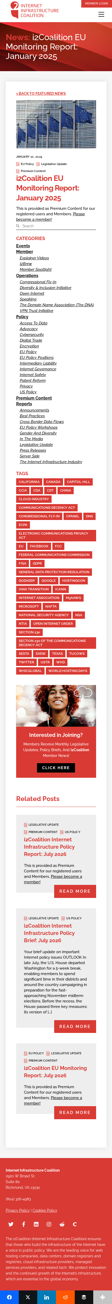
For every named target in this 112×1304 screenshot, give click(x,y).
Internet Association (39, 598)
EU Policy (27, 164)
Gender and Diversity (38, 433)
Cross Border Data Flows (42, 421)
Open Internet (32, 293)
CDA (36, 490)
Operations (27, 275)
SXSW (41, 654)
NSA (78, 615)
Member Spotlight (36, 269)
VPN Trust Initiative (36, 310)
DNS (89, 516)
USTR (45, 662)
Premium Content (33, 171)
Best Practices (32, 416)
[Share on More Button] (102, 1297)
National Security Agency (44, 615)
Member (24, 251)
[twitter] (11, 1224)
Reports (24, 403)
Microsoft (29, 606)
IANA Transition (34, 589)
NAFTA (51, 606)
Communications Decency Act (47, 508)
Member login (96, 3)
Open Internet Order (53, 624)
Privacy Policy (18, 1210)
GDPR (37, 563)
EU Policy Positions (37, 357)
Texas (57, 654)
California (29, 482)
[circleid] (75, 1224)
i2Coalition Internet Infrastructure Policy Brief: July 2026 (49, 933)
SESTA (24, 654)
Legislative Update (54, 164)
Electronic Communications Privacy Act (53, 535)
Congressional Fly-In (38, 282)
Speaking (28, 299)
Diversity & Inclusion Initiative (45, 287)
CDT (50, 490)
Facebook (39, 546)
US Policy (28, 392)
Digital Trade (31, 340)
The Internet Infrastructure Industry (51, 462)
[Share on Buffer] (84, 1297)
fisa (22, 563)
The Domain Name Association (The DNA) (57, 305)
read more (75, 891)
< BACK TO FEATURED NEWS (41, 93)
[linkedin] (36, 1224)
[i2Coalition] (34, 11)
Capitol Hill (78, 482)
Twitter (26, 662)
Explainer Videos (34, 258)
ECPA (23, 525)
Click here (56, 768)
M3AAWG (73, 598)
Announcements (34, 410)
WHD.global (30, 671)
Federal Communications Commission (54, 555)
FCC (58, 546)
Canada (53, 482)
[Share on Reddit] (65, 1297)
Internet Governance (38, 369)
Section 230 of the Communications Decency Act (52, 643)
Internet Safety (33, 374)
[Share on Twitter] (28, 1297)
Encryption (29, 346)
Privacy (26, 386)
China (65, 490)
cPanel (72, 516)
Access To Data (33, 323)
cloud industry (34, 499)
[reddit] (62, 1224)
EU (21, 546)
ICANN (60, 589)
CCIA (23, 490)
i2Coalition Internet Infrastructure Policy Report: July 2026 (49, 846)
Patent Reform (33, 380)
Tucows (77, 654)
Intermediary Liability (38, 363)
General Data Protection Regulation (54, 572)
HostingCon (73, 581)
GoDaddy (27, 581)
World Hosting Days (67, 671)
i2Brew (26, 263)
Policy (22, 316)
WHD (60, 662)
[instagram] (49, 1224)
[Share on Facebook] (9, 1297)
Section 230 (29, 632)
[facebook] (23, 1224)
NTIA (23, 624)
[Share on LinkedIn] (46, 1297)
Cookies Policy (45, 1210)
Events (23, 245)
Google (49, 581)
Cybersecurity (32, 334)
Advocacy (29, 329)
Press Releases (33, 450)
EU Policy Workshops (39, 427)
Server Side (30, 456)
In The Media (31, 439)
